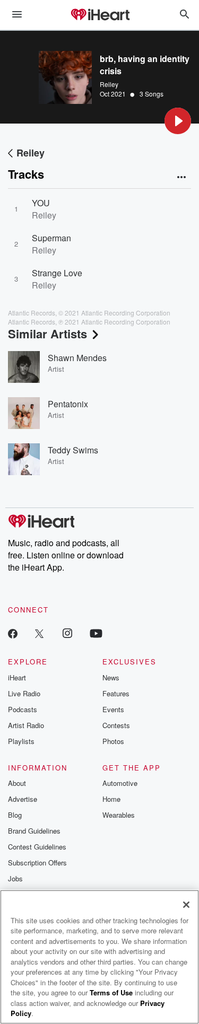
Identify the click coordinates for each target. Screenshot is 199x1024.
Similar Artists (47, 333)
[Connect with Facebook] (13, 633)
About (17, 783)
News (110, 677)
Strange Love (57, 273)
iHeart (17, 677)
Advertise (22, 799)
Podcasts (22, 709)
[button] (178, 121)
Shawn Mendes (77, 358)
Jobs (15, 878)
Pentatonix (68, 404)
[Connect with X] (39, 633)
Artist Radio (26, 725)
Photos (113, 741)
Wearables (118, 815)
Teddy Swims (73, 450)
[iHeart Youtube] (96, 633)
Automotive (119, 783)
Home (111, 799)
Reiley (109, 84)
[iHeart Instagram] (67, 633)
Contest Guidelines (37, 847)
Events (113, 709)
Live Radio (24, 693)
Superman (51, 238)
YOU (41, 203)
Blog (15, 815)
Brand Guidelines (34, 831)
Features (115, 693)
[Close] (186, 904)
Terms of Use (111, 992)
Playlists (21, 741)
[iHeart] (100, 15)
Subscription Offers (37, 862)
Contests (116, 725)
